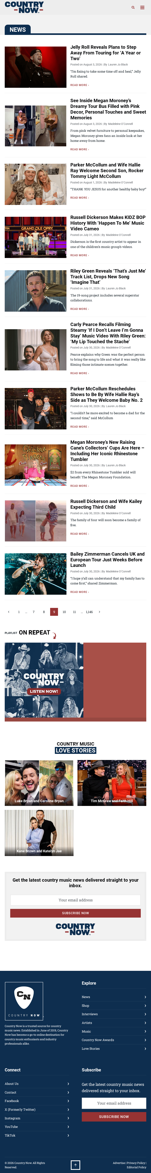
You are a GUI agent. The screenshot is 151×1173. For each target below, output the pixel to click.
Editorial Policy (136, 1167)
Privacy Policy (136, 1163)
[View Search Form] (133, 7)
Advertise (119, 1163)
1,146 (89, 612)
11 (74, 612)
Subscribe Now (75, 913)
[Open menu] (142, 7)
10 (64, 612)
